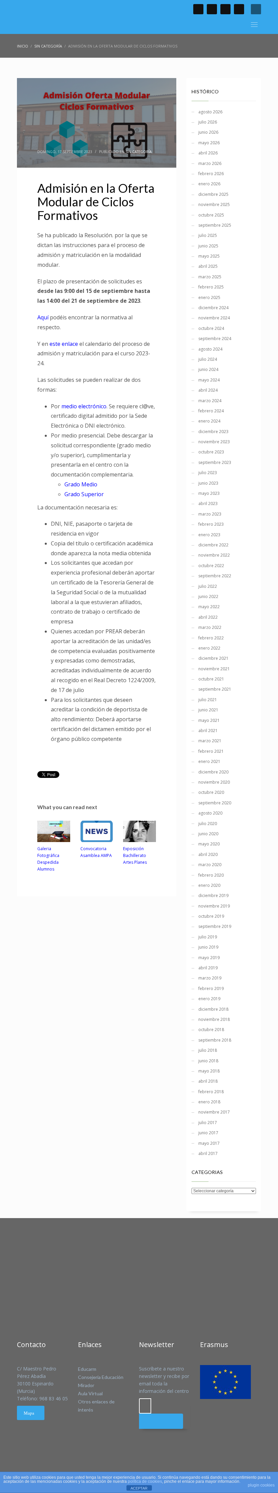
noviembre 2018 (214, 1019)
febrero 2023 (211, 524)
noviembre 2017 (214, 1112)
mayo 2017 (209, 1143)
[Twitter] (212, 9)
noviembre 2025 (214, 204)
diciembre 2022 (213, 545)
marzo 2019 (209, 978)
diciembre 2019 (213, 895)
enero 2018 (209, 1102)
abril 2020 (208, 854)
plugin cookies (261, 1485)
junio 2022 (208, 596)
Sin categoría (138, 151)
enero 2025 (209, 297)
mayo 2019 (209, 957)
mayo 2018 (209, 1071)
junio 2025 (208, 246)
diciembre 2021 (213, 658)
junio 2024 (208, 369)
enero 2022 (209, 648)
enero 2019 (209, 999)
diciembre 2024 (213, 308)
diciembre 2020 (213, 772)
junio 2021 (208, 710)
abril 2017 (208, 1153)
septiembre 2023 (214, 462)
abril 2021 (208, 730)
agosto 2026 (210, 112)
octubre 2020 (211, 792)
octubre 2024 (211, 328)
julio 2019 (207, 937)
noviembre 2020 (214, 782)
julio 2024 (207, 359)
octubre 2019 (211, 916)
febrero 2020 (211, 875)
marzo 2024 (209, 401)
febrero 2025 (211, 287)
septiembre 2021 (214, 689)
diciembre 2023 (213, 431)
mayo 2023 (209, 493)
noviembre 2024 (214, 318)
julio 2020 (207, 823)
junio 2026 (208, 132)
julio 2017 (207, 1122)
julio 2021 (207, 700)
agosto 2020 (210, 813)
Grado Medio (80, 484)
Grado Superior (84, 494)
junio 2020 (208, 834)
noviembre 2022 (214, 555)
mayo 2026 (209, 143)
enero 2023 (209, 535)
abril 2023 (208, 503)
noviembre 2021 (214, 669)
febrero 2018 (211, 1092)
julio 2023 (207, 472)
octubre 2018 (211, 1029)
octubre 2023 (211, 452)
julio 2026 (207, 122)
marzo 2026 (209, 163)
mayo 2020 (209, 844)
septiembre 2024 (214, 338)
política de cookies (145, 1481)
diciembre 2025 (213, 194)
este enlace (63, 344)
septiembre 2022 (214, 576)
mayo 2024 (209, 380)
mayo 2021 (209, 720)
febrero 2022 (211, 638)
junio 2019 (208, 947)
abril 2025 (208, 266)
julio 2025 (207, 235)
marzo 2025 (209, 277)
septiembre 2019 (214, 926)
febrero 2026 (211, 173)
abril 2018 (208, 1081)
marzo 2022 (209, 627)
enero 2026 (209, 184)
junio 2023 (208, 483)
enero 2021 (209, 761)
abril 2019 (208, 968)
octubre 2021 (211, 679)
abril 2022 (208, 617)
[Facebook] (198, 9)
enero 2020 (209, 885)
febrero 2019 (211, 988)
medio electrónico (83, 406)
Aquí (43, 317)
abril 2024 (208, 390)
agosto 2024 (210, 349)
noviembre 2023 (214, 442)
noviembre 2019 (214, 906)
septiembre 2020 (214, 803)
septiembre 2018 (214, 1040)
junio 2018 (208, 1061)
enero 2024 (209, 421)
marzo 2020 (209, 864)
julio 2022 (207, 586)
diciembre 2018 (213, 1009)
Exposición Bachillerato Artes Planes (135, 855)
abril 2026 (208, 153)
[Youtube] (225, 9)
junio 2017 (208, 1133)
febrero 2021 (211, 751)
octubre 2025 (211, 215)
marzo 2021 (209, 741)
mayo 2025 (209, 256)
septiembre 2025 (214, 225)
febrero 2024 (211, 411)
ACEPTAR (139, 1488)
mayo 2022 (209, 607)
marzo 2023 (209, 514)
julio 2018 (207, 1050)
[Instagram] (239, 9)
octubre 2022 (211, 565)
